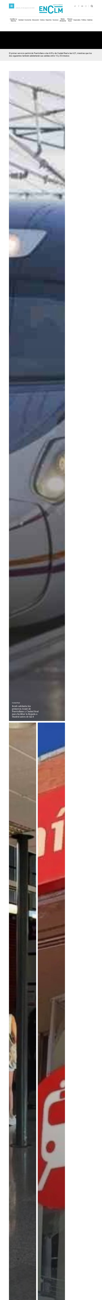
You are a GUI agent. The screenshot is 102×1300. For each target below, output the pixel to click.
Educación (35, 20)
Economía (28, 20)
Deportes (49, 20)
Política (83, 20)
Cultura (42, 20)
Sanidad (21, 20)
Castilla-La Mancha (13, 20)
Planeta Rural (69, 20)
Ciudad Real (16, 703)
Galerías (90, 20)
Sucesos (55, 20)
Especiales (77, 20)
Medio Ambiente (63, 20)
